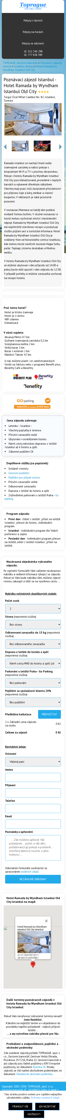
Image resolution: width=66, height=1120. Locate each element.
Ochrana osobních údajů (45, 1097)
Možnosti (34, 1114)
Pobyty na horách (33, 32)
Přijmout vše (20, 1106)
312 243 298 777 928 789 (33, 53)
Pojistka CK (39, 1067)
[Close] (46, 920)
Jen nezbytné (47, 1106)
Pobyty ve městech (33, 43)
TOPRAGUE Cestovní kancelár (20, 63)
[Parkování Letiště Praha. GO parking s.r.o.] (33, 409)
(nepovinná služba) (20, 616)
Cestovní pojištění (18, 473)
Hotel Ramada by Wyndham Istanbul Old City (30, 68)
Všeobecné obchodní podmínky (34, 1074)
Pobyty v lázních (33, 20)
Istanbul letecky (24, 66)
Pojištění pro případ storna (24, 477)
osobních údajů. (30, 871)
